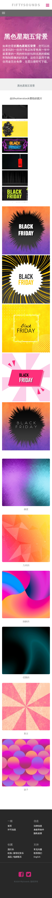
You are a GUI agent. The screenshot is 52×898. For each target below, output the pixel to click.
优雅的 (26, 677)
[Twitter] (28, 875)
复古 (26, 733)
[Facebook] (21, 875)
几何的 (26, 565)
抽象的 (26, 621)
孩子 (26, 789)
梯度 (26, 509)
